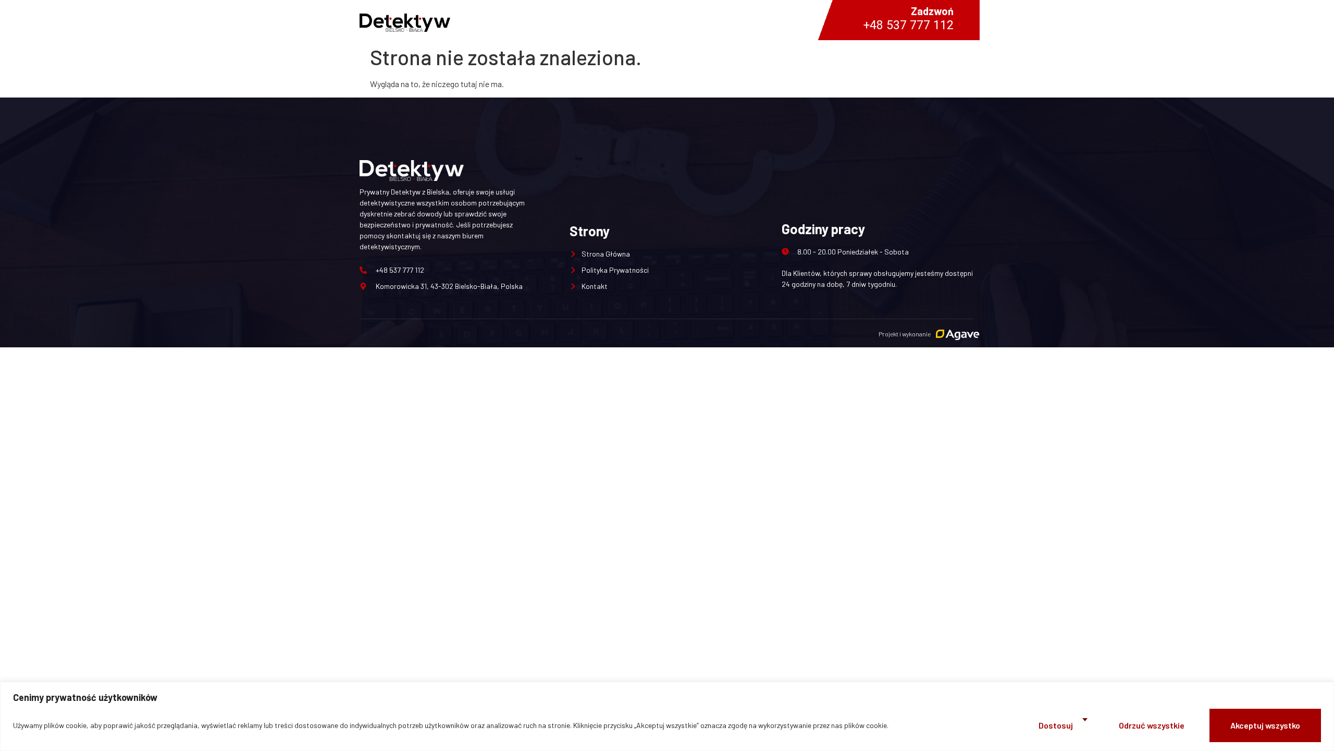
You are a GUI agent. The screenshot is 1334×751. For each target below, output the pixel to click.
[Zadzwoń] (515, 20)
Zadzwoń (932, 11)
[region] (667, 716)
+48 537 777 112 (908, 25)
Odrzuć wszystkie (1151, 725)
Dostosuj (1056, 725)
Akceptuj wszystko (1265, 725)
